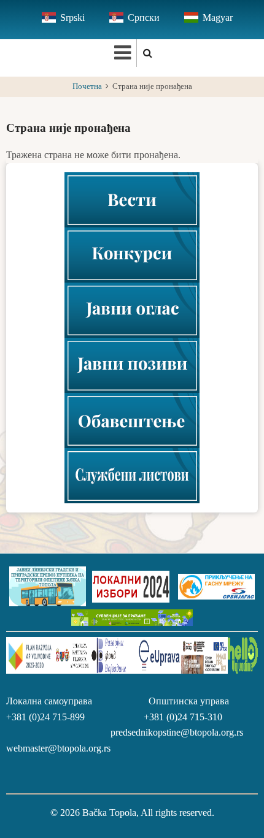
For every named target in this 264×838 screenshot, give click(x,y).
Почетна (87, 86)
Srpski (72, 17)
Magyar (218, 17)
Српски (144, 17)
